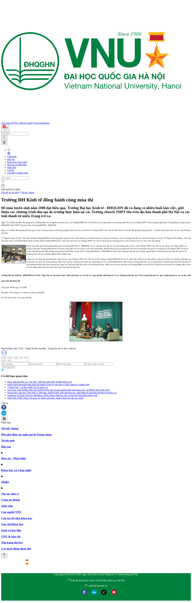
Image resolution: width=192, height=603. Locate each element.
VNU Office (19, 123)
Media (5, 481)
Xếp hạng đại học (12, 542)
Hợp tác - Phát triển (13, 458)
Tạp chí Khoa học (12, 524)
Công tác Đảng (10, 499)
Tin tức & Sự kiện (10, 192)
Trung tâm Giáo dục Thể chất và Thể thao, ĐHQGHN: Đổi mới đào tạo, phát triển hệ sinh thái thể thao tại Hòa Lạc (62, 392)
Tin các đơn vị (10, 493)
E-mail (28, 123)
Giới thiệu (12, 156)
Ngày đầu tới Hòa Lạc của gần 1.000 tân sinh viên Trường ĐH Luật (39, 382)
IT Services (36, 123)
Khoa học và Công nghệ (16, 470)
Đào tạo (11, 159)
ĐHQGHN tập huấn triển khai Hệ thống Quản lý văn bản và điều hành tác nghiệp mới (48, 384)
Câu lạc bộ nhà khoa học (16, 518)
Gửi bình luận (8, 367)
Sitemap (45, 123)
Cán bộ (10, 170)
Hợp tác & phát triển (17, 164)
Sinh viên (11, 167)
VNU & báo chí (10, 536)
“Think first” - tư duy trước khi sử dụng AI (27, 387)
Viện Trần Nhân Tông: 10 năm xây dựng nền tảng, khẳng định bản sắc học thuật (45, 398)
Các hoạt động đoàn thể (16, 548)
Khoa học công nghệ (17, 162)
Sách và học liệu (11, 530)
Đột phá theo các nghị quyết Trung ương (26, 434)
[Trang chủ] (91, 120)
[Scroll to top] (4, 555)
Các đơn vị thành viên (17, 173)
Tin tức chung (27, 192)
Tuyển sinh (8, 440)
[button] (96, 407)
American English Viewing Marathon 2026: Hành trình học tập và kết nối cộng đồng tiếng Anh (52, 395)
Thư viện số (7, 123)
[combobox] (5, 128)
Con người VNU (11, 512)
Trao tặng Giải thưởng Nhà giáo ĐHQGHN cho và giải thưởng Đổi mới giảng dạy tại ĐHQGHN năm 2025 (58, 390)
